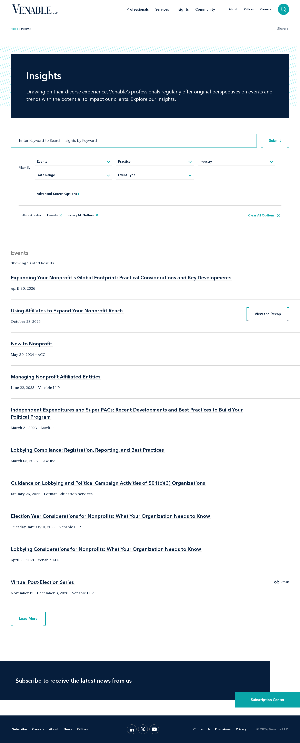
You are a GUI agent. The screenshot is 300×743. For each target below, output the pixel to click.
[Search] (283, 9)
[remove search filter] (60, 215)
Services (162, 9)
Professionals (138, 9)
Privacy (241, 729)
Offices (249, 9)
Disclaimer (223, 729)
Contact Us (201, 729)
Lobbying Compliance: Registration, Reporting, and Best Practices (87, 450)
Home (14, 29)
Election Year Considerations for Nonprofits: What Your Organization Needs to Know (110, 516)
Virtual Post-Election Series (42, 582)
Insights (182, 9)
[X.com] (143, 729)
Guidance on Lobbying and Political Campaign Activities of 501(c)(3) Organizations (108, 483)
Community (205, 9)
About (233, 9)
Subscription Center (267, 700)
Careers (265, 9)
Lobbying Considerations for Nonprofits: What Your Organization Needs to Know (106, 549)
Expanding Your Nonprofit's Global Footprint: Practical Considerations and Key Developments (121, 278)
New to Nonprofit (31, 344)
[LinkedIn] (132, 729)
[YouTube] (154, 729)
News (67, 729)
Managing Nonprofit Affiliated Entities (55, 377)
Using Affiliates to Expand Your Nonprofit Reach (67, 311)
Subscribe (19, 729)
